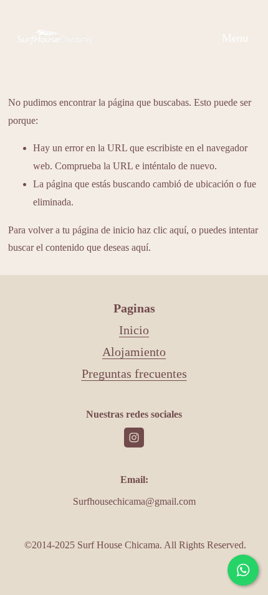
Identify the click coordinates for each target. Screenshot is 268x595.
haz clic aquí (161, 230)
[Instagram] (134, 437)
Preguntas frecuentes (134, 373)
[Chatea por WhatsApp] (243, 570)
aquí (140, 247)
